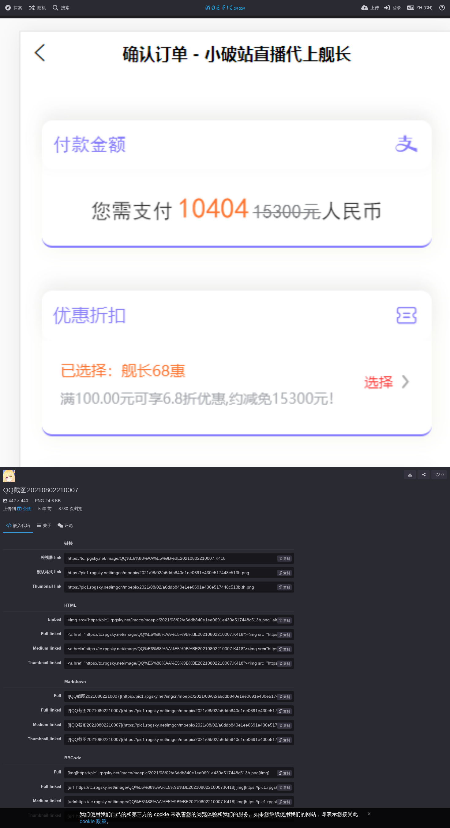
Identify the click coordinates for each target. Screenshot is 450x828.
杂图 (27, 508)
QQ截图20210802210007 (40, 490)
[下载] (410, 474)
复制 (286, 558)
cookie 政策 (93, 821)
